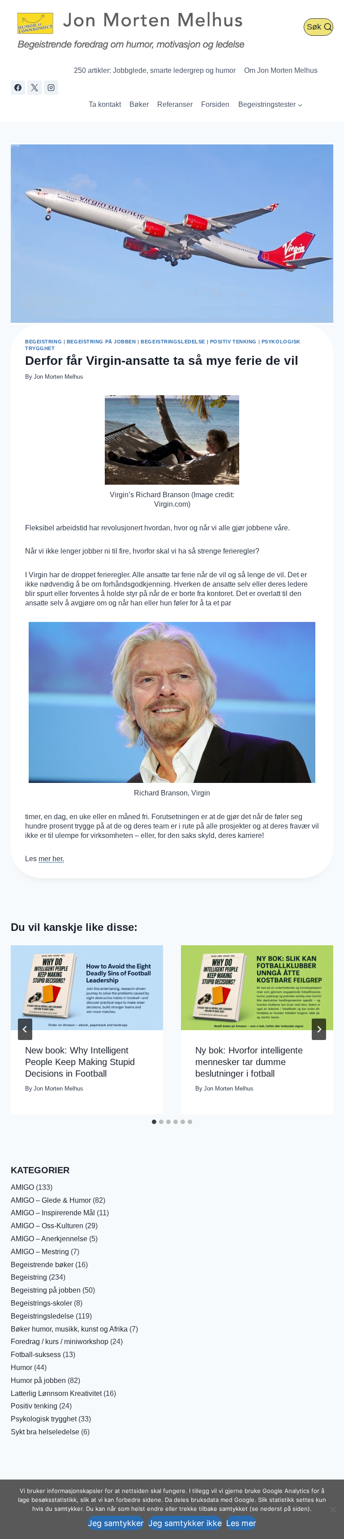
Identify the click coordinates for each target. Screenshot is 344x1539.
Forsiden (215, 104)
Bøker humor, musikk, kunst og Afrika (69, 1329)
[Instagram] (51, 87)
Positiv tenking (233, 341)
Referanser (175, 104)
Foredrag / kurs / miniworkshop (59, 1341)
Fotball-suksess (36, 1354)
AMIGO (22, 1187)
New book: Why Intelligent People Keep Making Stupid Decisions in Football (80, 1061)
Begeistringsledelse (173, 341)
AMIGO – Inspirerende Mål (53, 1213)
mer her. (51, 859)
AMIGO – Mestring (40, 1252)
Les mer (241, 1523)
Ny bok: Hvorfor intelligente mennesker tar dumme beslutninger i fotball (249, 1061)
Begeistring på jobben (101, 341)
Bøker (139, 104)
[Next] (319, 1029)
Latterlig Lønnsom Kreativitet (56, 1393)
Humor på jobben (38, 1380)
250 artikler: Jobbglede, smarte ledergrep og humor (155, 70)
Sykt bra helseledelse (45, 1432)
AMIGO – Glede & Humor (51, 1200)
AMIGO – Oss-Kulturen (47, 1226)
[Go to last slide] (25, 1029)
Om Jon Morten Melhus (281, 70)
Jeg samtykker (116, 1523)
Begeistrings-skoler (41, 1303)
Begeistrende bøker (42, 1264)
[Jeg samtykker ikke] (332, 1509)
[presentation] (87, 987)
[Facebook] (18, 87)
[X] (34, 87)
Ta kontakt (105, 104)
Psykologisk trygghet (44, 1419)
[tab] (154, 1122)
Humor (21, 1367)
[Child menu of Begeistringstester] (270, 105)
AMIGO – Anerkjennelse (49, 1239)
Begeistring (43, 341)
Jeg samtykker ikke (185, 1523)
